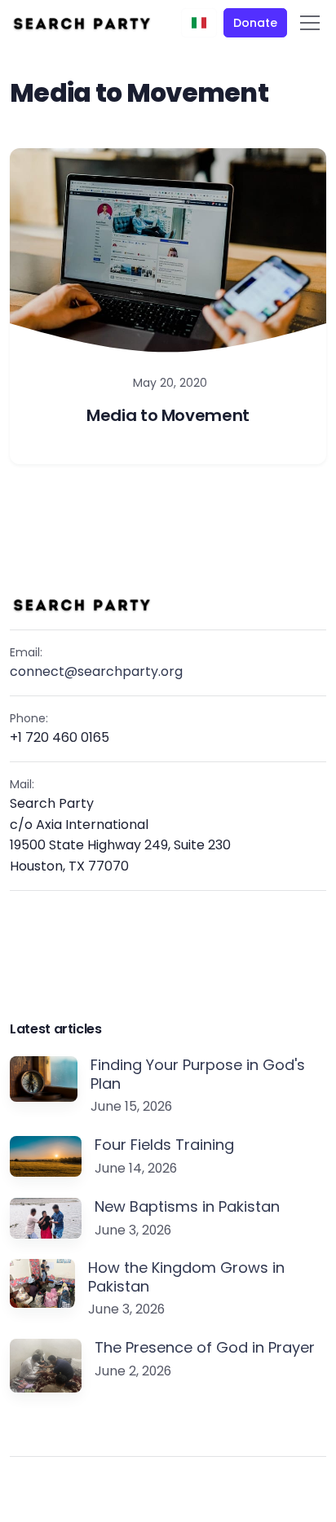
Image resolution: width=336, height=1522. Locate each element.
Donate (254, 23)
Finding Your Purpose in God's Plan (198, 1074)
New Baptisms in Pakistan (187, 1207)
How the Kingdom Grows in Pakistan (186, 1277)
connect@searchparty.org (96, 671)
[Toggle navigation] (310, 23)
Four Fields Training (164, 1145)
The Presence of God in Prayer (205, 1348)
